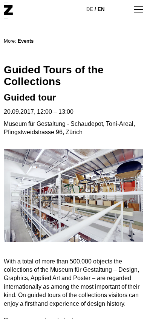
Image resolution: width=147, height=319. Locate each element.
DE (89, 9)
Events (26, 41)
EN (101, 9)
